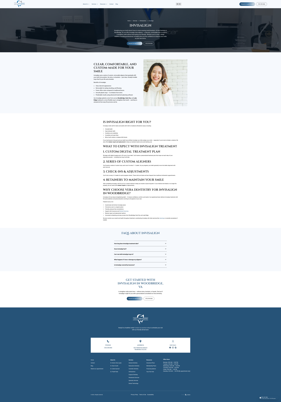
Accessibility (150, 394)
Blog (117, 4)
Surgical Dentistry (133, 374)
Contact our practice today (142, 327)
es (179, 4)
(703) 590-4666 (261, 4)
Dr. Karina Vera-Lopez (115, 363)
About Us (112, 360)
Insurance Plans (150, 363)
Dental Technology (133, 383)
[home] (19, 4)
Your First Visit (150, 371)
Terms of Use (142, 394)
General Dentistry (133, 363)
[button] (86, 4)
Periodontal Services (134, 377)
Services (135, 20)
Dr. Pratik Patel (114, 371)
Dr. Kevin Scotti (114, 366)
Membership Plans (151, 366)
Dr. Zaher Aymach (115, 368)
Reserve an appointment (97, 368)
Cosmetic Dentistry (133, 368)
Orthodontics (143, 20)
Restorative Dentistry (134, 366)
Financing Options (151, 368)
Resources (149, 360)
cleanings (161, 218)
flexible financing (124, 211)
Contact (111, 4)
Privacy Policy (134, 394)
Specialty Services (133, 380)
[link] (170, 347)
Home (129, 20)
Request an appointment (247, 4)
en (177, 4)
